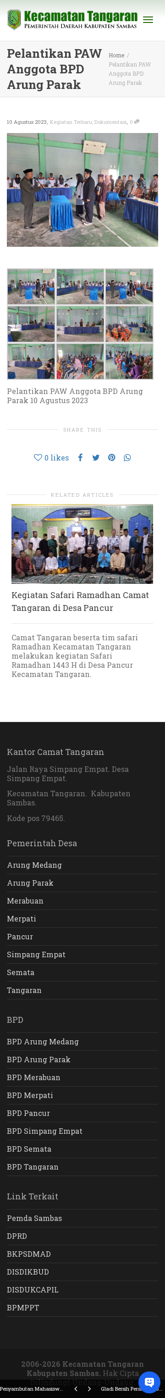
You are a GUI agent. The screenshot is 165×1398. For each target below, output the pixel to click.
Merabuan (25, 900)
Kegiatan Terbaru (71, 121)
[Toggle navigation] (148, 20)
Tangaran (24, 990)
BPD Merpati (30, 1095)
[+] (82, 544)
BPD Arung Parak (39, 1059)
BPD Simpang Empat (44, 1131)
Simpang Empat (36, 954)
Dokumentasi (110, 121)
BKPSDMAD (29, 1254)
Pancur (20, 936)
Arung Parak (30, 883)
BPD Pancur (28, 1113)
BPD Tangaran (33, 1166)
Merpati (21, 918)
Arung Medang (34, 865)
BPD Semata (29, 1149)
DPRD (17, 1236)
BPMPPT (23, 1307)
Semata (20, 972)
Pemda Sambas (34, 1218)
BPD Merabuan (33, 1077)
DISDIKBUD (28, 1271)
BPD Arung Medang (43, 1041)
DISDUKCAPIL (33, 1289)
